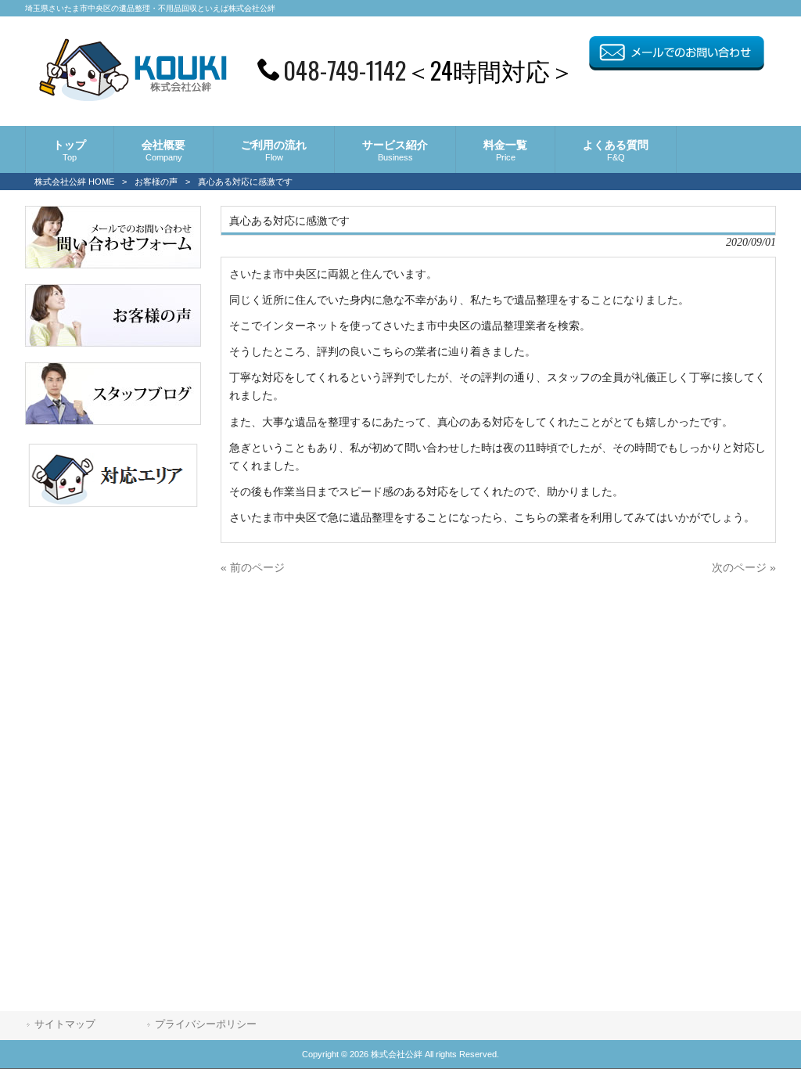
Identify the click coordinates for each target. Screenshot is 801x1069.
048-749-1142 (344, 70)
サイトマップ (64, 1024)
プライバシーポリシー (206, 1024)
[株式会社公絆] (132, 96)
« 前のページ (253, 567)
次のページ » (744, 567)
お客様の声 (156, 181)
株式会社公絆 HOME (74, 181)
